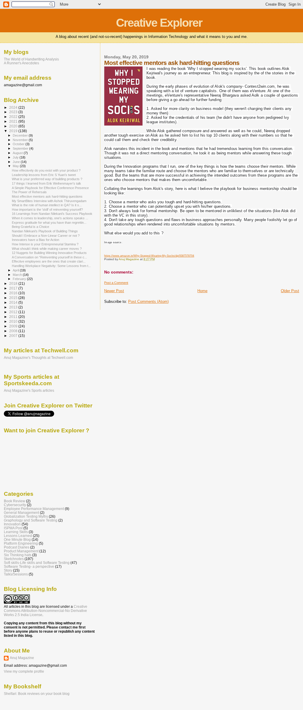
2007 (13, 336)
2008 (13, 331)
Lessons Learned (18, 536)
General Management (21, 512)
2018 (13, 283)
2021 (13, 121)
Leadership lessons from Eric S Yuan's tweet (44, 175)
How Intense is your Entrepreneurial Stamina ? (45, 244)
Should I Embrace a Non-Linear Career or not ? (46, 235)
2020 (13, 126)
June (17, 162)
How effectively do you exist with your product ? (46, 170)
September (21, 148)
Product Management (21, 551)
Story (8, 570)
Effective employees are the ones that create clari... (49, 261)
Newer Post (114, 291)
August (18, 153)
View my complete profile (24, 671)
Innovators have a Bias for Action (35, 240)
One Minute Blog (17, 539)
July (16, 157)
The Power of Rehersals (29, 192)
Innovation (12, 524)
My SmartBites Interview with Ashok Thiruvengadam (49, 201)
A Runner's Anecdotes (21, 63)
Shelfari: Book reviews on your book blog (37, 694)
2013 (13, 307)
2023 (13, 112)
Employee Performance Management (34, 509)
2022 (13, 117)
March (18, 274)
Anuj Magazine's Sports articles (29, 390)
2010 (13, 321)
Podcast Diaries (16, 547)
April (16, 270)
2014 (13, 302)
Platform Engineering (21, 543)
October (19, 144)
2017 (13, 288)
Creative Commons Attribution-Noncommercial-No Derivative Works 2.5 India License (45, 611)
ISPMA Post (13, 528)
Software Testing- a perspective (29, 566)
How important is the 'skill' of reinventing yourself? (47, 209)
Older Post (290, 291)
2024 (13, 107)
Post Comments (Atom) (148, 301)
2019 (13, 131)
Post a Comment (116, 282)
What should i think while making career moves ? (47, 248)
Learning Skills (16, 532)
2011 (13, 317)
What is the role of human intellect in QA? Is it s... (47, 205)
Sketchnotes (14, 559)
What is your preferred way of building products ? (47, 179)
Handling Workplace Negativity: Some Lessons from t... (51, 266)
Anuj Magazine (22, 658)
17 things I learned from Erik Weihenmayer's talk (46, 183)
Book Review (14, 501)
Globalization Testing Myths (26, 516)
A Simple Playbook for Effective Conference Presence (50, 188)
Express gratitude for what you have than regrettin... (49, 222)
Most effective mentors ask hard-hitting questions (47, 196)
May (16, 166)
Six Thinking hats (17, 555)
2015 (13, 298)
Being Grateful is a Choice (30, 226)
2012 (13, 312)
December (21, 135)
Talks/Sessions (16, 574)
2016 (13, 293)
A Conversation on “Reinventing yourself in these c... (49, 257)
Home (202, 291)
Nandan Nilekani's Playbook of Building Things (45, 231)
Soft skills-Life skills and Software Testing (37, 563)
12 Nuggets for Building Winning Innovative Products (49, 253)
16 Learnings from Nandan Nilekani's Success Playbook (52, 213)
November (21, 140)
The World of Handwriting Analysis (31, 59)
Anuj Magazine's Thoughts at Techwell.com (38, 358)
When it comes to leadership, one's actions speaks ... (50, 218)
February (20, 279)
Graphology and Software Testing (30, 520)
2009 (13, 326)
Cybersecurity (15, 505)
